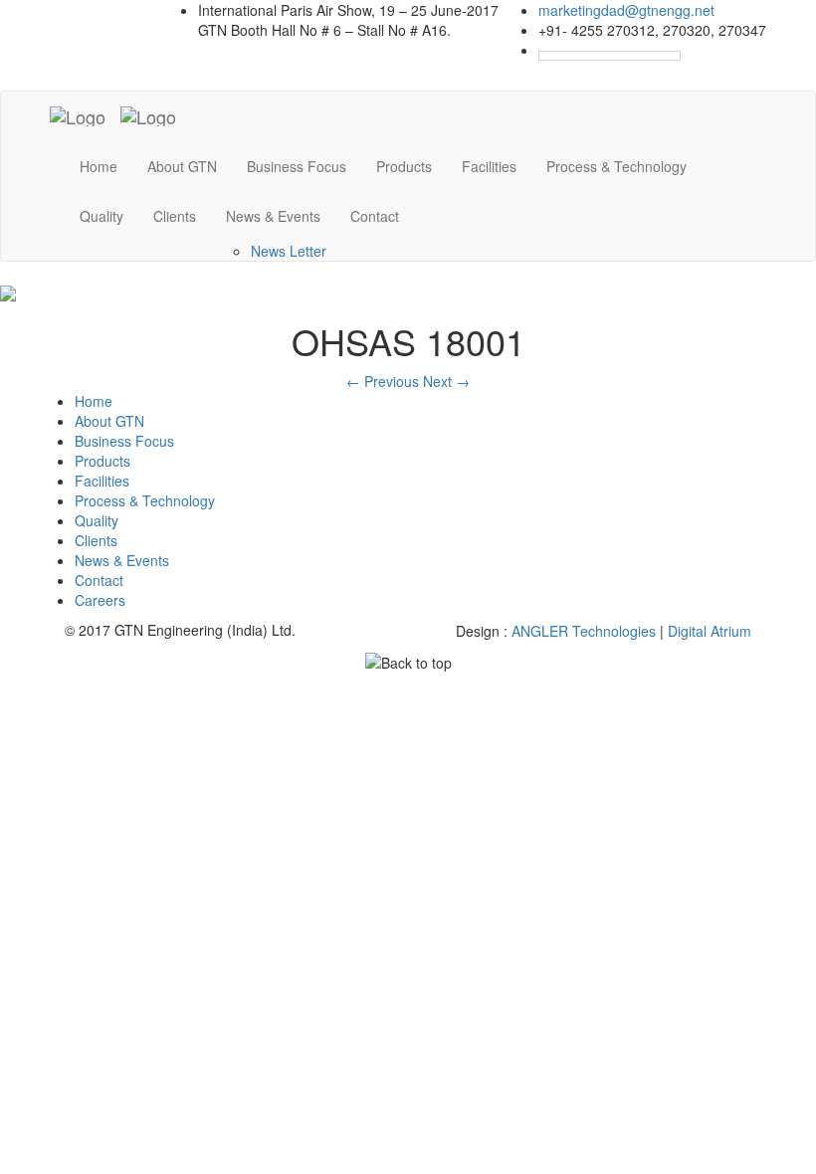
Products (404, 166)
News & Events (122, 560)
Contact (374, 216)
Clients (174, 216)
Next (446, 381)
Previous (382, 381)
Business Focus (296, 166)
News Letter (288, 251)
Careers (100, 600)
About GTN (182, 166)
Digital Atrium (709, 631)
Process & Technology (616, 166)
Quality (101, 216)
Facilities (489, 166)
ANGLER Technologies (583, 631)
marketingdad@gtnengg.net (626, 10)
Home (98, 166)
